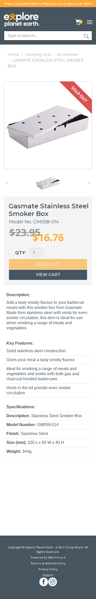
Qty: (20, 252)
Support (48, 575)
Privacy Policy (48, 569)
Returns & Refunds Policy (48, 563)
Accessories (67, 54)
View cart (48, 274)
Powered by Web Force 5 (48, 557)
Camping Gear (38, 54)
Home (13, 54)
